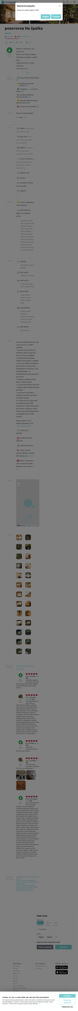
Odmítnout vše (67, 1007)
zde (39, 1003)
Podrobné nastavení (67, 1001)
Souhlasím (67, 996)
